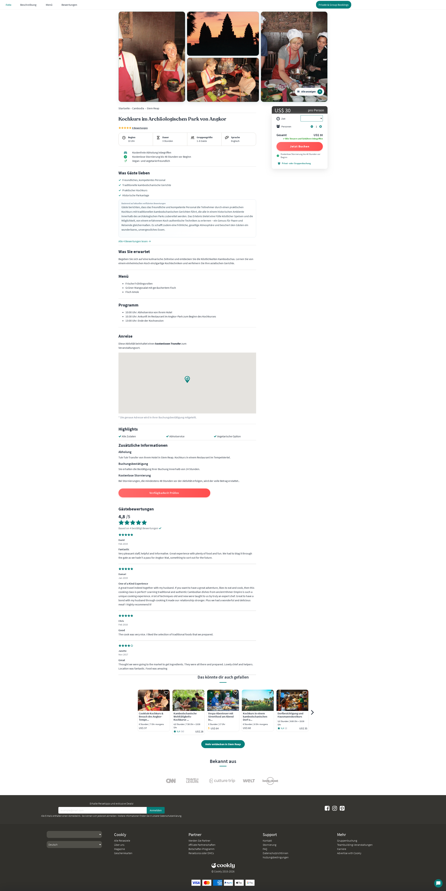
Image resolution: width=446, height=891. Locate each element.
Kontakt (267, 840)
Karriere (341, 849)
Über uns (119, 844)
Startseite (124, 108)
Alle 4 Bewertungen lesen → (134, 241)
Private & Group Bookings (334, 4)
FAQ (265, 849)
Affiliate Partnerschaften (202, 844)
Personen (286, 126)
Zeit (283, 118)
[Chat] (438, 883)
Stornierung (269, 844)
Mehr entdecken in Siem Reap (223, 744)
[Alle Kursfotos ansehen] (152, 57)
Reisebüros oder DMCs (201, 853)
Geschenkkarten (123, 853)
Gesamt (281, 135)
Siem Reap (153, 108)
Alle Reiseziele (122, 840)
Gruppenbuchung (347, 840)
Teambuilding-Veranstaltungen (355, 844)
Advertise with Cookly (349, 853)
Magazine (119, 849)
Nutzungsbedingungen (276, 857)
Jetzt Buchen (299, 146)
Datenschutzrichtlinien (275, 853)
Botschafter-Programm (201, 849)
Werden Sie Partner (199, 840)
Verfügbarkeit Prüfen (164, 493)
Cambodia (138, 108)
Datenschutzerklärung (170, 815)
